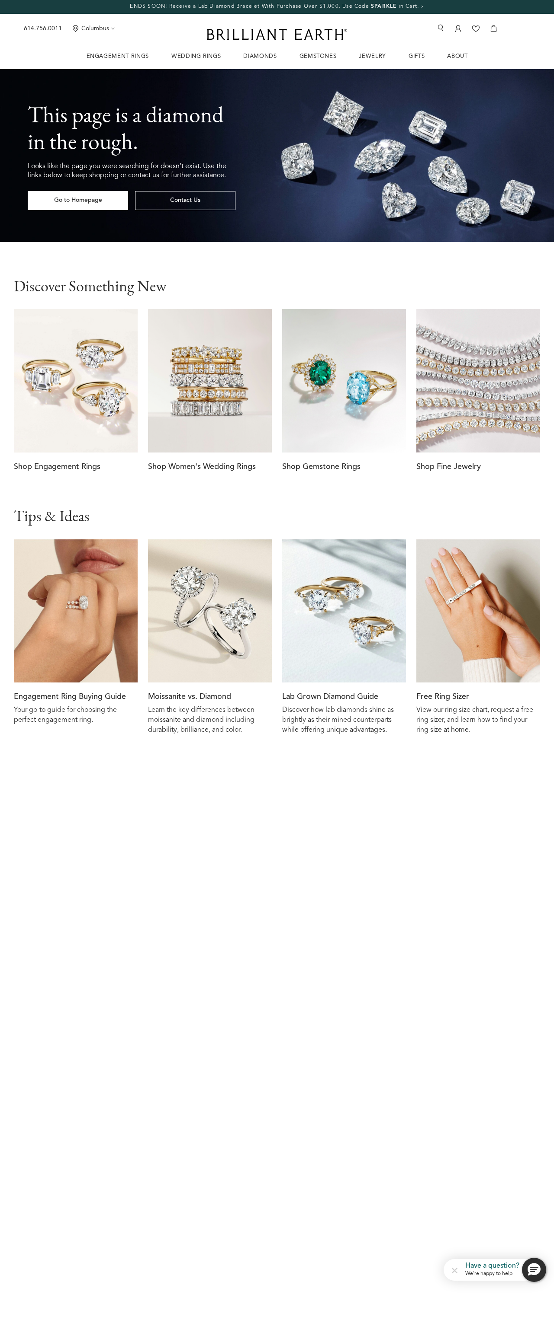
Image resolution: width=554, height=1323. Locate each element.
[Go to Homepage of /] (277, 155)
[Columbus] (75, 28)
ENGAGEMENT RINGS (118, 56)
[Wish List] (476, 28)
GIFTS (417, 56)
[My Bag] (494, 28)
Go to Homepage (78, 201)
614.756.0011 (43, 29)
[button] (454, 1269)
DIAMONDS (260, 56)
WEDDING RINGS (196, 56)
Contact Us (185, 201)
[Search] (440, 28)
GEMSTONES (318, 56)
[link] (277, 7)
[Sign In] (457, 28)
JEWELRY (372, 56)
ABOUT (457, 56)
